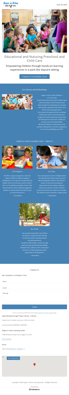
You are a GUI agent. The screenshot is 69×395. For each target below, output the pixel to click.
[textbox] (34, 280)
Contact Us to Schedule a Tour (34, 76)
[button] (17, 196)
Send (34, 307)
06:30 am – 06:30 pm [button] (16, 349)
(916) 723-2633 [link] (62, 5)
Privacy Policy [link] (40, 313)
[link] (10, 4)
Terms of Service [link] (50, 313)
